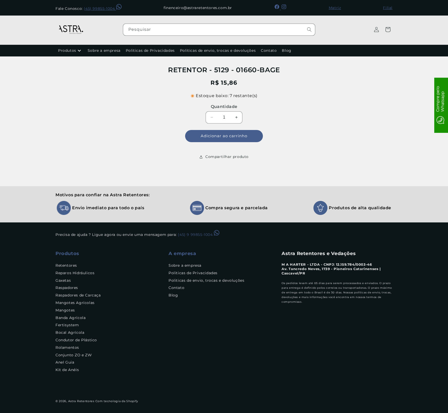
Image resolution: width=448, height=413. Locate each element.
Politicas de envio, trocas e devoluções (218, 50)
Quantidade (224, 106)
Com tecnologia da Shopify (116, 401)
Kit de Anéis (67, 369)
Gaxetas (63, 280)
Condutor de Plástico (76, 340)
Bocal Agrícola (69, 332)
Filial (388, 7)
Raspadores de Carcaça (78, 295)
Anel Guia (64, 362)
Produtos (67, 50)
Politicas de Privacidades (150, 50)
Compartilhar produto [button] (227, 156)
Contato (269, 50)
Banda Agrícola (70, 317)
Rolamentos (67, 347)
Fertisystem (67, 325)
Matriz (335, 7)
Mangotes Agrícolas (75, 302)
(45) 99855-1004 (100, 8)
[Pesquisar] (309, 29)
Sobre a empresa (104, 50)
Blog (286, 50)
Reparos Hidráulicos (74, 273)
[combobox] (219, 29)
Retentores (66, 265)
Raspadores (66, 288)
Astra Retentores (81, 401)
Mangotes (65, 310)
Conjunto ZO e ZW (73, 355)
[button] (388, 29)
